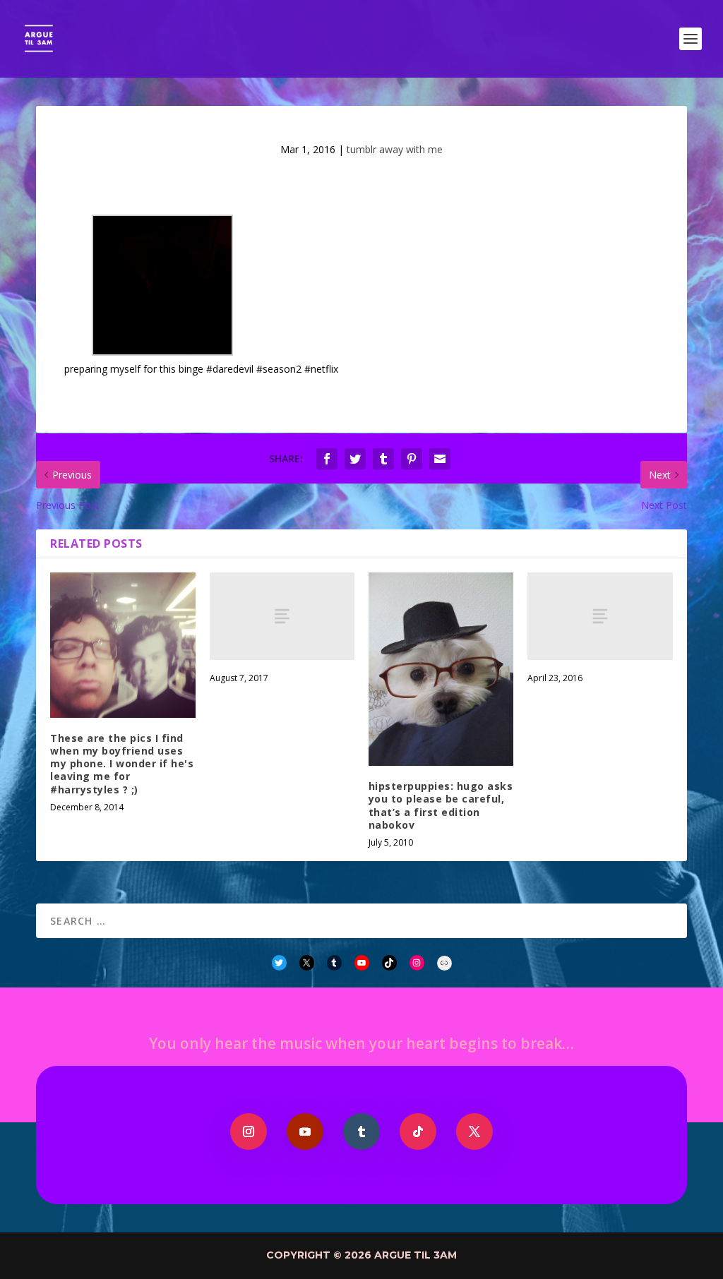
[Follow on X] (474, 1131)
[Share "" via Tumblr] (383, 459)
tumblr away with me (395, 149)
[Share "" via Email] (440, 459)
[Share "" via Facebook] (327, 459)
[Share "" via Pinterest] (412, 459)
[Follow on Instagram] (248, 1131)
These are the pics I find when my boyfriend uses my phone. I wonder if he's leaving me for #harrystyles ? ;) (121, 763)
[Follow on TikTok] (418, 1131)
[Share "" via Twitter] (355, 459)
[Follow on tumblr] (361, 1131)
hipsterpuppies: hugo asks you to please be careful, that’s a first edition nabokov (441, 805)
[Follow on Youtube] (305, 1131)
